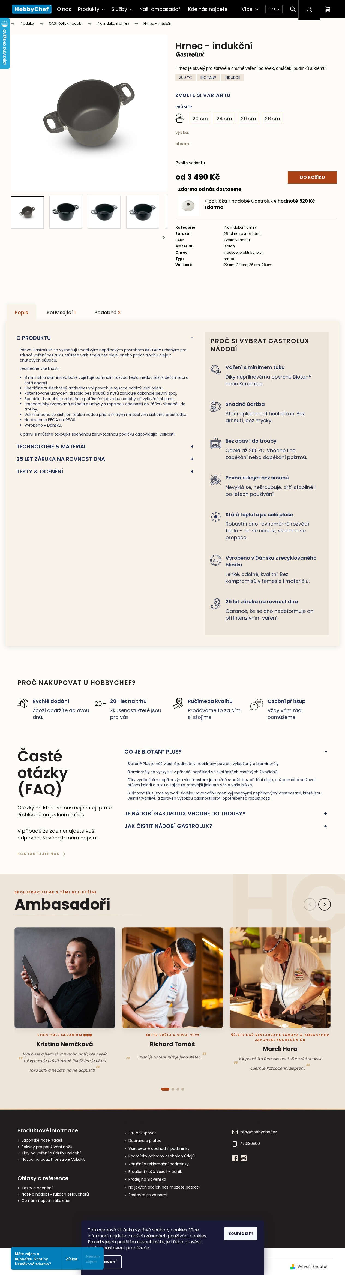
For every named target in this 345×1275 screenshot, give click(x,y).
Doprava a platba (144, 1140)
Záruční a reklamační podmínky (158, 1164)
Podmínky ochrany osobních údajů (161, 1156)
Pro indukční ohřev (240, 227)
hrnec (229, 258)
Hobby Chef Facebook (235, 1158)
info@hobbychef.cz (258, 1132)
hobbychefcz (243, 1158)
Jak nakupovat (142, 1133)
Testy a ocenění (37, 1188)
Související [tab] (61, 312)
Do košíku (312, 177)
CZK (272, 9)
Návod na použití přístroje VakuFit (53, 1159)
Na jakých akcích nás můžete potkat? (164, 1187)
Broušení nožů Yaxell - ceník (155, 1171)
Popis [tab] (21, 312)
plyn (260, 252)
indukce (231, 252)
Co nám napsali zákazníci (46, 1200)
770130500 (250, 1143)
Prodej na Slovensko (147, 1179)
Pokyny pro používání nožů (47, 1147)
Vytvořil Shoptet (313, 1266)
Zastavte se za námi (147, 1195)
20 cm (229, 264)
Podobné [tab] (107, 312)
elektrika (247, 252)
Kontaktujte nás (38, 854)
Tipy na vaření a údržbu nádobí (51, 1153)
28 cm (267, 264)
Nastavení (104, 1262)
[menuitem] (64, 9)
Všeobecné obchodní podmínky (159, 1148)
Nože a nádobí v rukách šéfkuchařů (55, 1194)
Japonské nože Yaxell (42, 1140)
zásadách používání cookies (176, 1236)
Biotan (229, 246)
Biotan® (302, 376)
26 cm (254, 264)
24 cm (241, 264)
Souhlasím (240, 1233)
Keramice (250, 383)
